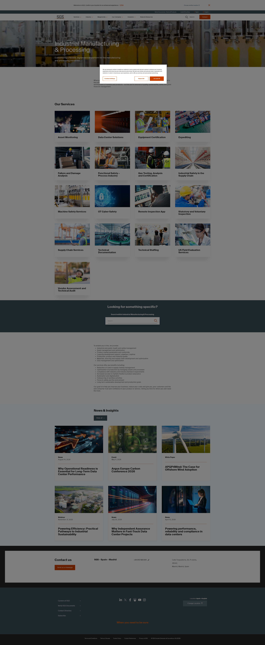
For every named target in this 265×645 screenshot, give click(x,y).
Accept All (157, 78)
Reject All (141, 78)
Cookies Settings (109, 78)
